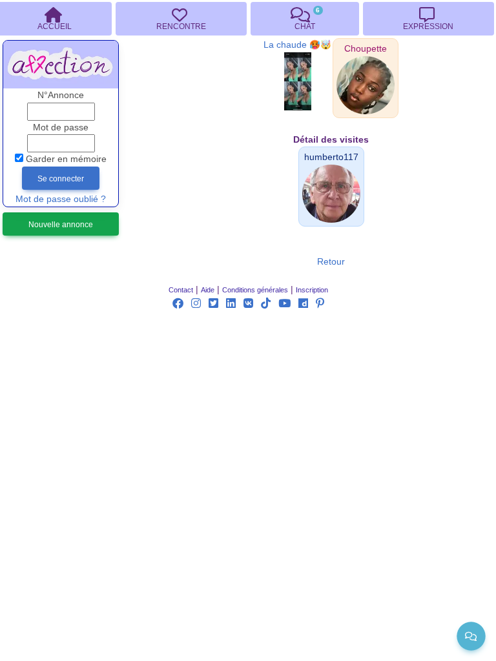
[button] (365, 49)
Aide (207, 290)
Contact (181, 290)
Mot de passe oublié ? (61, 199)
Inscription (312, 290)
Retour (331, 262)
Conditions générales (255, 290)
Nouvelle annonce (60, 224)
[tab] (181, 19)
